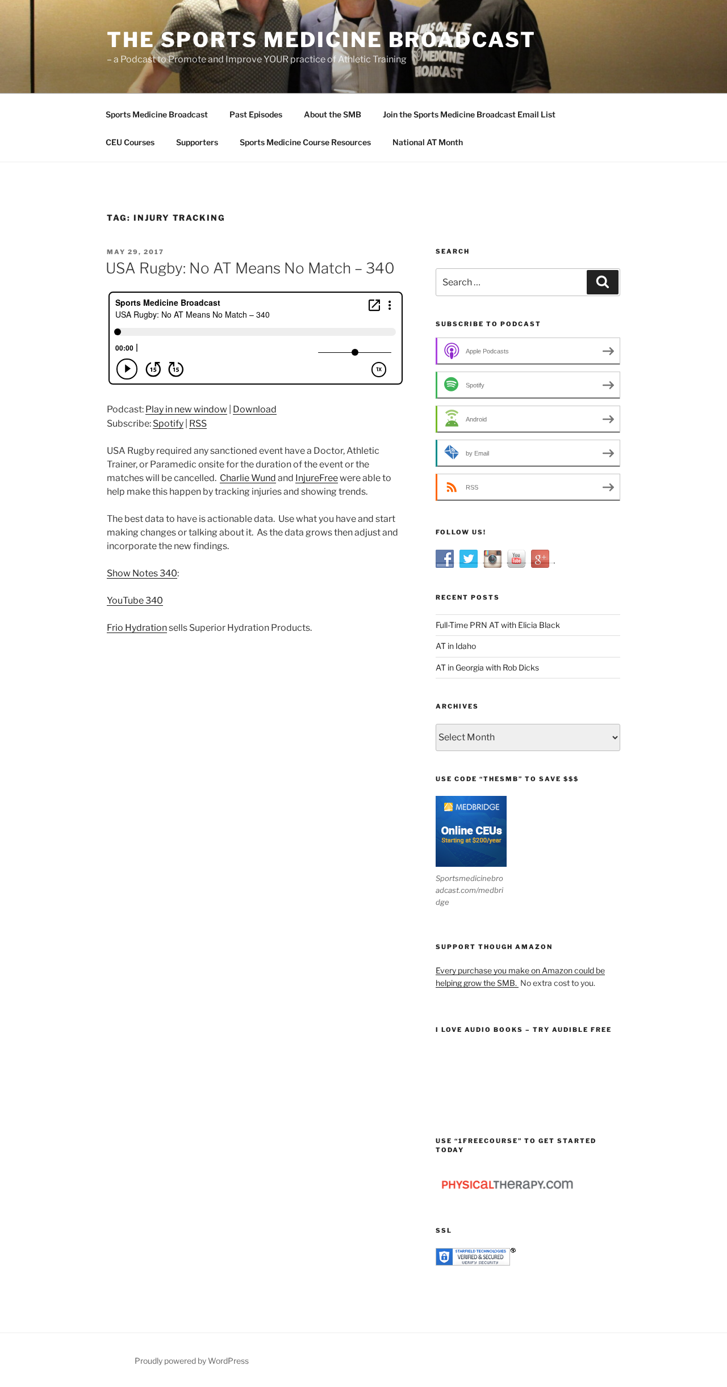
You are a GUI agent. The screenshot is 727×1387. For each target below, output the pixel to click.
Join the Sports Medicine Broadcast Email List (469, 114)
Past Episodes (255, 114)
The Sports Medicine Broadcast (321, 39)
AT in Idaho (456, 646)
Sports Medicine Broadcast (157, 114)
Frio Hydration (137, 627)
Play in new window (186, 409)
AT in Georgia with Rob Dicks (487, 667)
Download (255, 409)
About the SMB (332, 114)
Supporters (197, 142)
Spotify (168, 423)
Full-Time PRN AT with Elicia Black (498, 625)
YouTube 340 (135, 600)
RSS (198, 423)
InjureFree (316, 478)
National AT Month (427, 142)
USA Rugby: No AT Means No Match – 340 (250, 268)
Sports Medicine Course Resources (305, 142)
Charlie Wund (248, 478)
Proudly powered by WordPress (192, 1360)
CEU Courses (130, 142)
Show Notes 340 (142, 573)
